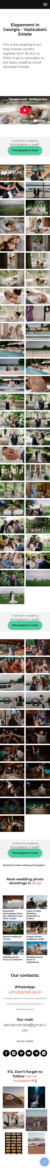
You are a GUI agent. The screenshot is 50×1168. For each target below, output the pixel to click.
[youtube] (28, 1053)
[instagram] (13, 1053)
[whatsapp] (43, 1053)
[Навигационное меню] (45, 4)
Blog (36, 883)
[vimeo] (21, 1053)
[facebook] (6, 1053)
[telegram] (36, 1053)
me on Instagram (25, 1078)
